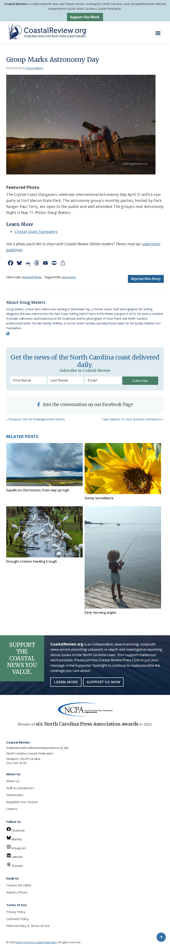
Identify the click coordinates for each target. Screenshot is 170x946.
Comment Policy (17, 919)
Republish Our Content (22, 802)
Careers (11, 809)
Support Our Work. (85, 17)
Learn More (66, 682)
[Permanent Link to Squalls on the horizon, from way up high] (44, 464)
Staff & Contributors (20, 788)
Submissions (14, 795)
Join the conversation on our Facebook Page (87, 404)
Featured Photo (32, 277)
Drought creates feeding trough (31, 561)
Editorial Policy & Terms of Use (28, 926)
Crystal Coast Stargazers (36, 231)
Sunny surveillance (99, 498)
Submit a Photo (16, 892)
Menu (159, 31)
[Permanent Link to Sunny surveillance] (123, 468)
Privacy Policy (15, 912)
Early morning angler (101, 612)
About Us (12, 781)
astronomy (69, 277)
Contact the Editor (19, 885)
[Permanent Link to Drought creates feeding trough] (44, 531)
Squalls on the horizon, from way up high (37, 490)
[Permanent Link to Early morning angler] (123, 557)
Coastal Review (15, 4)
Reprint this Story (146, 279)
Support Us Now (103, 682)
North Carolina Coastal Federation (29, 753)
